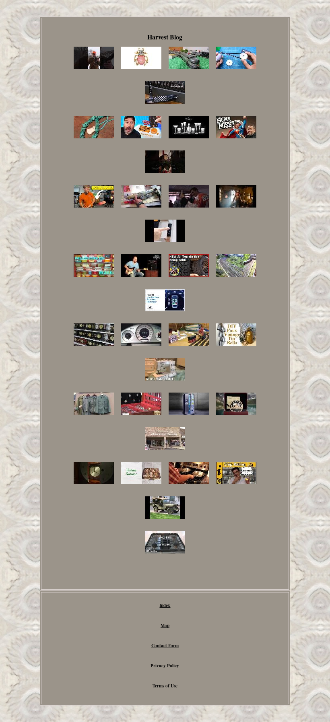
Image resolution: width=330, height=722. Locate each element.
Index (164, 605)
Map (165, 625)
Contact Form (165, 645)
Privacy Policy (165, 665)
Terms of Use (165, 686)
